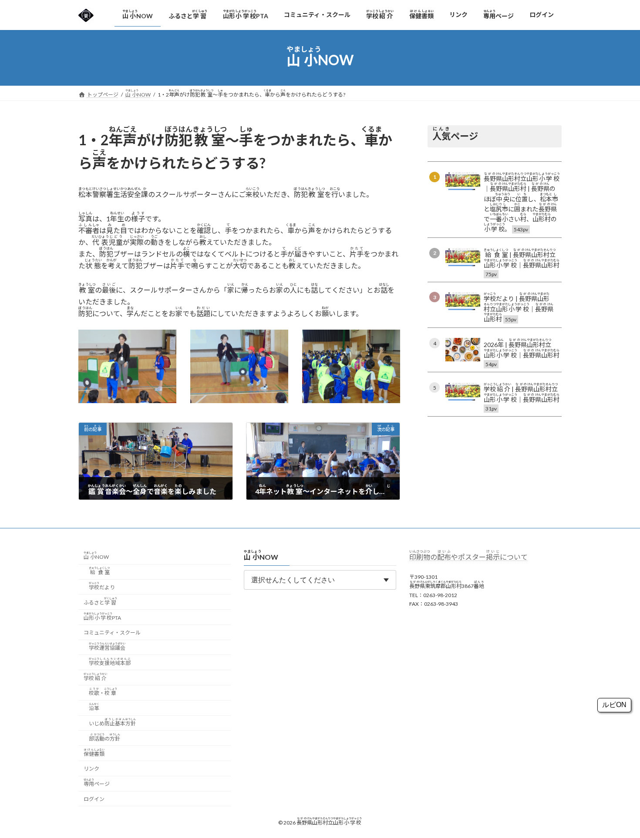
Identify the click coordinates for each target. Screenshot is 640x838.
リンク (91, 769)
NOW (96, 556)
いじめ (112, 722)
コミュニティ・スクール (112, 633)
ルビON (614, 704)
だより (102, 586)
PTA (102, 616)
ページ (97, 782)
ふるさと (100, 601)
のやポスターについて (468, 557)
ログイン (94, 799)
